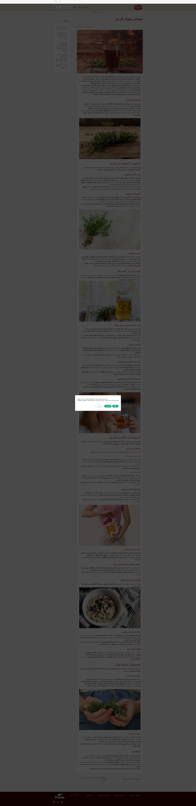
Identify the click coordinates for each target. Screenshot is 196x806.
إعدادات (99, 406)
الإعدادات (79, 400)
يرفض (107, 406)
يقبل (115, 406)
